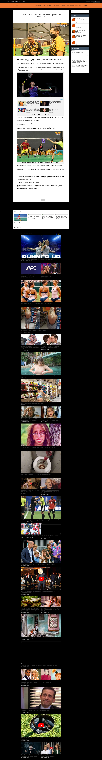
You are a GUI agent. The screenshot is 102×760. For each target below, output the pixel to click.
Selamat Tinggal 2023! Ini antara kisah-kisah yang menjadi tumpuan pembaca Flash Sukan (79, 61)
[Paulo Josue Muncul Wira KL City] (73, 42)
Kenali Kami (86, 5)
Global (63, 5)
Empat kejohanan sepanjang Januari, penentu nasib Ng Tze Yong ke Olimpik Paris (20, 224)
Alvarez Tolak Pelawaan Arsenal (80, 31)
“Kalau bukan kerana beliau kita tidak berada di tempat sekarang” (80, 66)
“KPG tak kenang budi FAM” (77, 52)
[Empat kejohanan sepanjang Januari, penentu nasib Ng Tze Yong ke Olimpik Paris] (20, 217)
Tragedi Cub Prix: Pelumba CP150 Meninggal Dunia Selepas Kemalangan (80, 36)
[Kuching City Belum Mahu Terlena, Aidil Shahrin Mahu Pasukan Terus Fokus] (73, 19)
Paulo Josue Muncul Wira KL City (81, 42)
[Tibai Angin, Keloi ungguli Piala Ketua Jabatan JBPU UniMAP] (61, 214)
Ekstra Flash (78, 5)
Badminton (49, 5)
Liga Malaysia (56, 5)
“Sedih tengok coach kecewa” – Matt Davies (79, 70)
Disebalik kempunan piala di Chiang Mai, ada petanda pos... (20, 1)
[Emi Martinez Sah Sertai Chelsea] (73, 25)
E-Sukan (72, 5)
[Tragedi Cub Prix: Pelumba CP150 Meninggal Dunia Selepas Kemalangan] (73, 36)
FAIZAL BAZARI (38, 19)
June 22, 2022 (36, 182)
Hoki (44, 5)
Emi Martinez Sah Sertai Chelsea (80, 26)
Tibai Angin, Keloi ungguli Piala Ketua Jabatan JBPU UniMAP (61, 217)
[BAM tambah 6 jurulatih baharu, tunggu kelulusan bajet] (48, 214)
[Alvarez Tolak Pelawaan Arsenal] (73, 31)
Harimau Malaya (37, 5)
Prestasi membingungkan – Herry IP (34, 217)
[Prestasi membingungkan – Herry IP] (34, 214)
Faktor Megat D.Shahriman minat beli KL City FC (80, 56)
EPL (68, 5)
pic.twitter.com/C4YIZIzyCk (24, 179)
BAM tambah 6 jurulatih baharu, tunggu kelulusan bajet (47, 217)
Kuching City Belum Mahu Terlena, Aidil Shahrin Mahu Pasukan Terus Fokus (81, 19)
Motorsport (82, 38)
